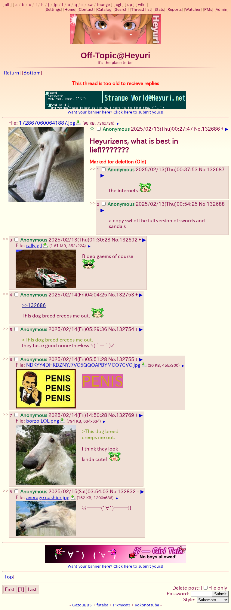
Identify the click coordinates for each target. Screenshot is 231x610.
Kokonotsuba (147, 605)
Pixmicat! (121, 605)
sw (90, 5)
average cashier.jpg (47, 497)
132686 (211, 128)
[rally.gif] (45, 245)
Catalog (104, 9)
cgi (118, 5)
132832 (127, 491)
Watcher (193, 9)
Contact (86, 9)
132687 (216, 169)
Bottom (32, 72)
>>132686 (34, 305)
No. (198, 128)
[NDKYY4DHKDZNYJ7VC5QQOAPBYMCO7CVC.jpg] (144, 365)
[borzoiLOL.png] (62, 420)
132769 (125, 415)
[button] (92, 128)
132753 (125, 294)
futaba (102, 605)
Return (11, 72)
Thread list (141, 9)
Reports (175, 9)
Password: (179, 593)
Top (8, 576)
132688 (216, 204)
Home (69, 9)
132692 (128, 239)
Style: (190, 599)
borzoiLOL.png (42, 420)
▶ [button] (118, 123)
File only (217, 587)
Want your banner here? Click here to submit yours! (115, 112)
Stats (159, 9)
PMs (208, 9)
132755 (125, 359)
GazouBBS (82, 605)
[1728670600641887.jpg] (78, 122)
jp (55, 5)
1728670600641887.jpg (47, 122)
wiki (142, 5)
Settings (53, 9)
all (7, 5)
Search (121, 9)
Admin (221, 9)
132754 (125, 329)
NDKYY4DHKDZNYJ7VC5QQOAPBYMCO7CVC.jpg (83, 365)
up (129, 5)
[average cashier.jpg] (73, 497)
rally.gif (34, 245)
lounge (103, 5)
